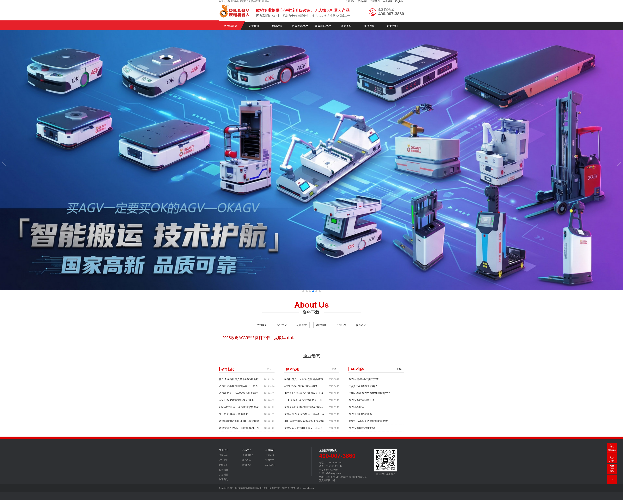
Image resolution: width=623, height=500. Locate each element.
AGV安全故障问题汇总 (361, 400)
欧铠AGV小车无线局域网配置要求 (368, 421)
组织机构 (223, 465)
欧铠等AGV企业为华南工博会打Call (304, 414)
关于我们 (254, 25)
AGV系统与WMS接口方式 (363, 379)
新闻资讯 (277, 25)
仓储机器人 (248, 455)
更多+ (270, 369)
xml (304, 488)
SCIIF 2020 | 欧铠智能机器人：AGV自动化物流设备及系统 (317, 400)
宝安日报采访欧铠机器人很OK (236, 400)
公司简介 (262, 325)
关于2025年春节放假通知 (233, 414)
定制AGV (246, 465)
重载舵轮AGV (323, 25)
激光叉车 (346, 25)
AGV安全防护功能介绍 (361, 428)
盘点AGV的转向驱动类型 (362, 386)
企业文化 (282, 325)
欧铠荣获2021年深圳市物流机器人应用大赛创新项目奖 (315, 407)
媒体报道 (321, 325)
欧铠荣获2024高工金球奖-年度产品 (239, 428)
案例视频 (369, 25)
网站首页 (232, 25)
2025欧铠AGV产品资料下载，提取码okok (258, 337)
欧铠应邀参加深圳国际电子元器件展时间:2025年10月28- (251, 386)
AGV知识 (270, 465)
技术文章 (269, 460)
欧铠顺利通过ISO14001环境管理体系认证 (243, 421)
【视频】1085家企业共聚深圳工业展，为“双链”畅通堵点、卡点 (320, 393)
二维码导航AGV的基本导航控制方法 (369, 393)
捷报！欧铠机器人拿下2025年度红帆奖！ (242, 379)
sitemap (310, 488)
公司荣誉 (301, 325)
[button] (303, 291)
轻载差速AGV (300, 25)
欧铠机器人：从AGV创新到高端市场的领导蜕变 (246, 393)
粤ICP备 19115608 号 (291, 488)
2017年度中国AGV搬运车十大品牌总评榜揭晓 (310, 421)
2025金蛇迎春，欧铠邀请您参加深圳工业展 (244, 407)
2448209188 (612, 461)
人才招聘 (223, 474)
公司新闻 (341, 325)
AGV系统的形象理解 (360, 414)
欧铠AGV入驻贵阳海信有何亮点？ (303, 428)
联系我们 (392, 25)
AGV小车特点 (356, 407)
